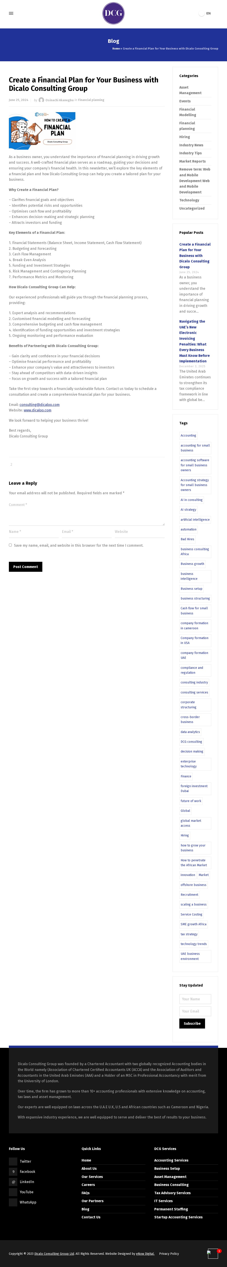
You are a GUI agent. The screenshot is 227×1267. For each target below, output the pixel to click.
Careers (88, 1185)
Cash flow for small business (194, 610)
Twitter (25, 1161)
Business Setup (167, 1168)
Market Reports (192, 161)
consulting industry (194, 682)
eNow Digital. (145, 1254)
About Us (89, 1168)
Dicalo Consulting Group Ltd (54, 1254)
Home (116, 48)
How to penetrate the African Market (194, 862)
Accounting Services (171, 1160)
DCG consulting (191, 742)
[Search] (215, 13)
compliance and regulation (192, 670)
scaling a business (194, 904)
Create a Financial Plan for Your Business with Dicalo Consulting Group (195, 255)
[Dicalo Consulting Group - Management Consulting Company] (113, 13)
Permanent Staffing (171, 1209)
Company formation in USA (194, 640)
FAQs (86, 1193)
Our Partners (93, 1201)
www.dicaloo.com (37, 410)
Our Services (92, 1177)
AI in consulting (192, 500)
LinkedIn (27, 1182)
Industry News (191, 145)
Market (204, 875)
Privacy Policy (169, 1254)
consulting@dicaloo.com (40, 405)
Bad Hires (187, 539)
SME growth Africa (193, 924)
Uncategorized (192, 208)
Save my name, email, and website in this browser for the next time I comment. (78, 545)
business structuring (195, 598)
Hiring (184, 137)
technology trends (194, 944)
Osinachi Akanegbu (59, 100)
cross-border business (190, 719)
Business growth (192, 564)
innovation (188, 875)
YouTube (26, 1192)
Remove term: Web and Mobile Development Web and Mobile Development (194, 180)
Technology (189, 200)
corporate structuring (188, 704)
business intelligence (189, 576)
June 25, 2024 (18, 100)
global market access (191, 823)
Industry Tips (190, 153)
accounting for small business (195, 448)
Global (185, 811)
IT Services (163, 1201)
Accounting (188, 435)
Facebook (27, 1172)
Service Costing (191, 914)
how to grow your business (193, 848)
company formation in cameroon (194, 625)
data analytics (190, 732)
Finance (186, 776)
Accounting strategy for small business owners (195, 485)
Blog (85, 1209)
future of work (191, 801)
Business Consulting (171, 1185)
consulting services (194, 692)
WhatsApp (28, 1202)
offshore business (193, 885)
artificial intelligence (195, 520)
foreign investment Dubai (194, 788)
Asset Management (170, 1177)
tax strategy (189, 934)
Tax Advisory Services (172, 1193)
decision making (192, 751)
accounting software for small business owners (195, 465)
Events (185, 101)
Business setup (191, 589)
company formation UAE (194, 655)
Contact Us (91, 1217)
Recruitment (189, 895)
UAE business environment (190, 956)
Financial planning (91, 100)
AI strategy (188, 510)
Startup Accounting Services (178, 1217)
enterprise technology (189, 764)
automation (188, 529)
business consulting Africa (195, 551)
